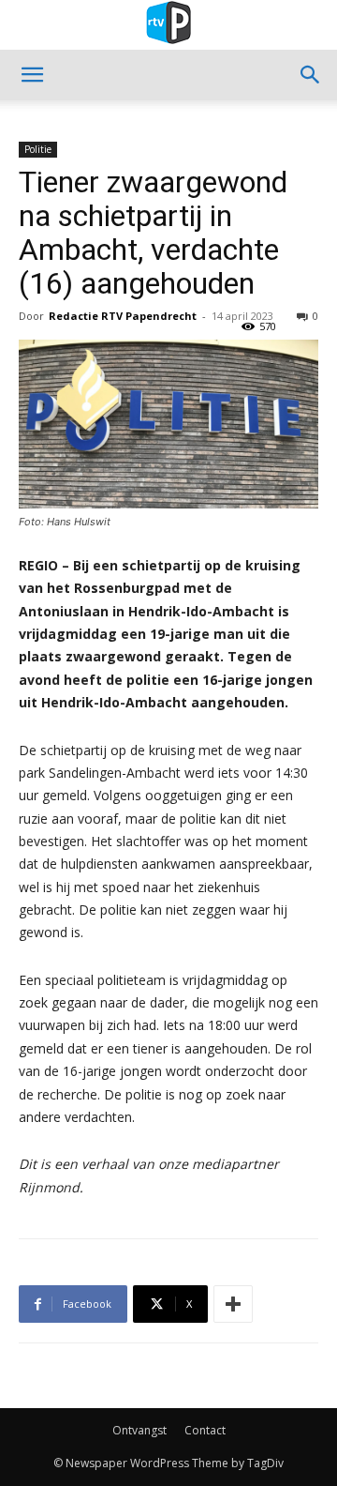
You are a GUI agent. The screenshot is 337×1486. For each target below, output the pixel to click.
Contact (205, 1430)
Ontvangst (139, 1430)
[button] (32, 75)
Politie (37, 149)
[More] (233, 1304)
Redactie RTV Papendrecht (123, 316)
